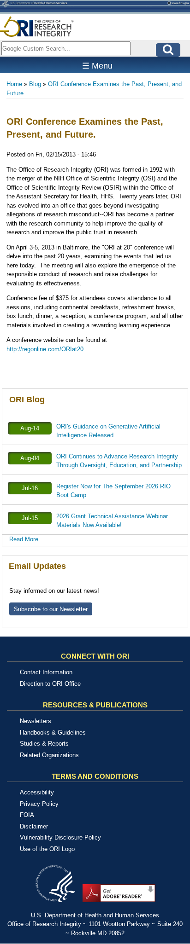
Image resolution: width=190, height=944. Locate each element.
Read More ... (27, 539)
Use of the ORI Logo (47, 849)
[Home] (37, 26)
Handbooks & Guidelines (53, 732)
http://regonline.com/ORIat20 (44, 349)
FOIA (27, 814)
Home (14, 84)
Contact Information (46, 672)
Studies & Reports (44, 743)
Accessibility (37, 792)
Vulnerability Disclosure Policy (60, 837)
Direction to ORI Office (50, 683)
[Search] (168, 50)
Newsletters (35, 721)
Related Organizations (49, 755)
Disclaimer (34, 826)
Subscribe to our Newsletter (51, 609)
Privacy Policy (39, 803)
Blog (35, 84)
